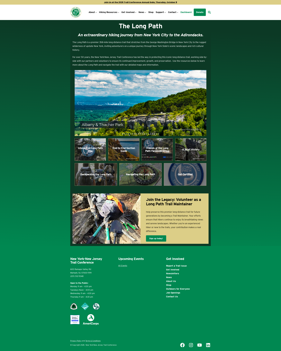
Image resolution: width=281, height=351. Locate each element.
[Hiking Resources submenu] (118, 12)
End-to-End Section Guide (124, 149)
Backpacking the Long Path (95, 174)
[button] (78, 103)
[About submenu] (96, 12)
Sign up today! (156, 238)
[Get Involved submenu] (135, 12)
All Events (122, 265)
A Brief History (190, 149)
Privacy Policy (76, 341)
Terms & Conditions (93, 341)
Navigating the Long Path (140, 174)
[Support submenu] (165, 12)
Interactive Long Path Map (90, 149)
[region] (140, 103)
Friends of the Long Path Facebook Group (157, 149)
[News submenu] (145, 12)
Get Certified (185, 174)
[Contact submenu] (177, 12)
